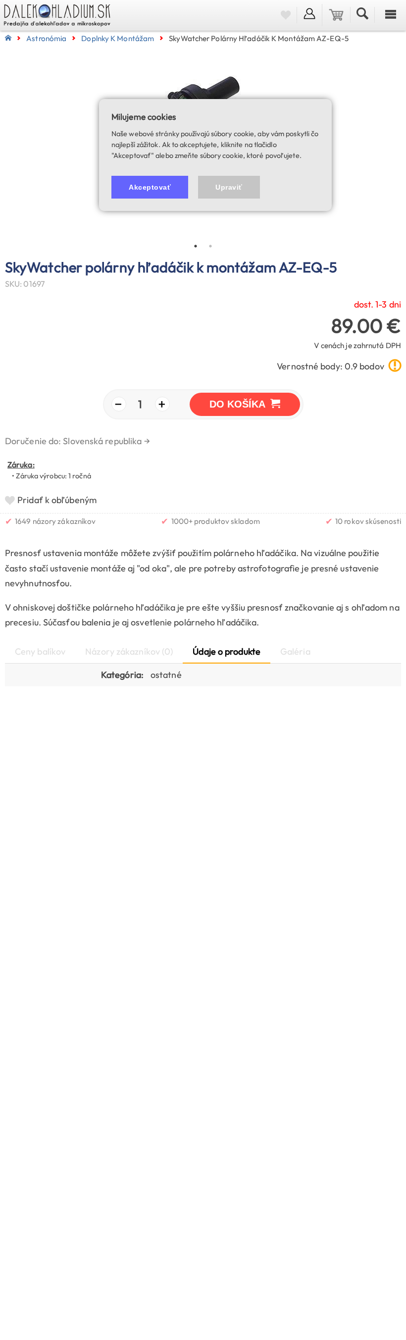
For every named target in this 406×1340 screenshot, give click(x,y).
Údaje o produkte (226, 651)
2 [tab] (210, 246)
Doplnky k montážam (117, 38)
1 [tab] (196, 246)
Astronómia (46, 38)
